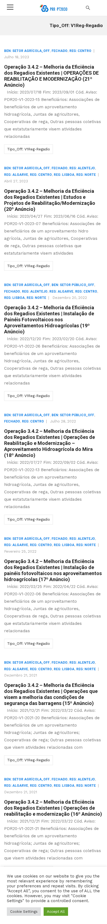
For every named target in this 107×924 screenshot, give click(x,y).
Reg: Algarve (16, 175)
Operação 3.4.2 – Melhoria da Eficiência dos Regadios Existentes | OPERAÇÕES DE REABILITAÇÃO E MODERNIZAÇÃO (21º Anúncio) (51, 76)
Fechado (59, 51)
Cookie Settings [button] (24, 912)
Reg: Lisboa (64, 175)
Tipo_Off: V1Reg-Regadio (28, 149)
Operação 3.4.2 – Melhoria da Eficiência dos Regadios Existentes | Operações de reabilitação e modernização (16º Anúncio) (53, 808)
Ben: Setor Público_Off (73, 285)
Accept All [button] (56, 912)
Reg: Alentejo (82, 168)
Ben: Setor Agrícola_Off (27, 51)
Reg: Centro (80, 51)
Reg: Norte (86, 175)
